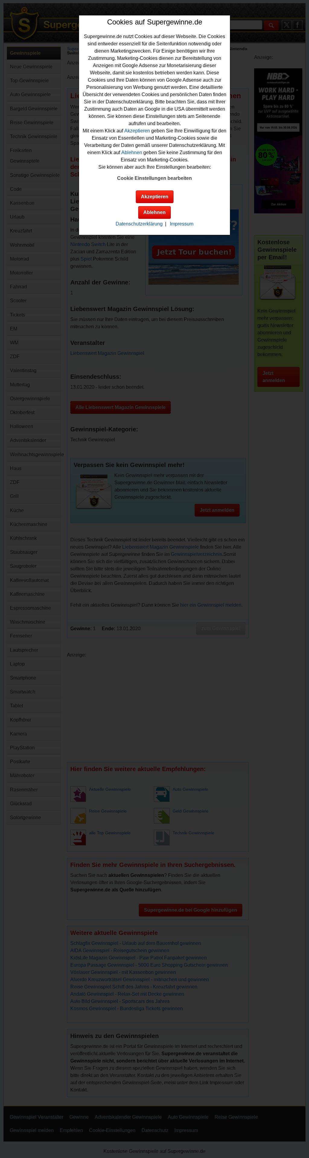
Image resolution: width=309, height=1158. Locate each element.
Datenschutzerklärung (139, 223)
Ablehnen (131, 152)
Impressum (181, 223)
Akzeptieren (137, 130)
